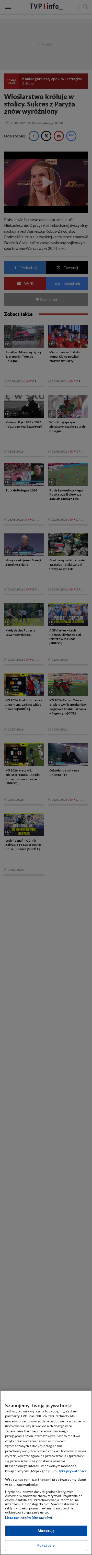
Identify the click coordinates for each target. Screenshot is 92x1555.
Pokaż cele (45, 1545)
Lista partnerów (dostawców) (28, 1518)
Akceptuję (46, 1531)
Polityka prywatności (69, 1471)
